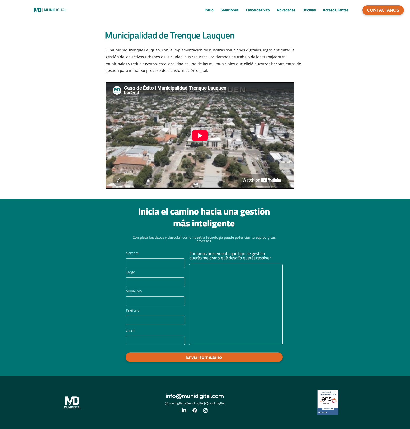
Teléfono (132, 310)
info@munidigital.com (195, 397)
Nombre (132, 253)
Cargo (130, 272)
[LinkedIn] (184, 410)
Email (130, 330)
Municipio (134, 291)
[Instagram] (205, 410)
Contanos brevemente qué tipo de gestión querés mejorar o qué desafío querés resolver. (230, 255)
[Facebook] (195, 410)
